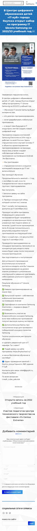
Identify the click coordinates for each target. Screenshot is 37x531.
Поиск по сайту (9, 519)
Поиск (31, 523)
